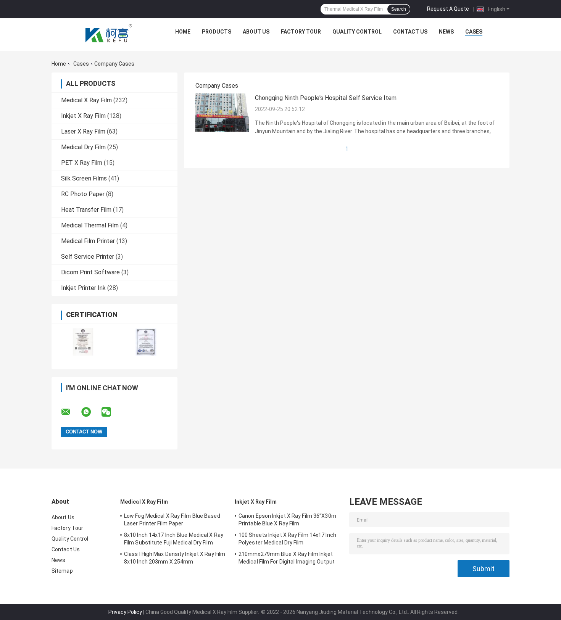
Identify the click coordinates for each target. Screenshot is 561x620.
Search (398, 9)
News (446, 32)
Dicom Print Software (90, 272)
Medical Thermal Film (90, 225)
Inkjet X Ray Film (83, 115)
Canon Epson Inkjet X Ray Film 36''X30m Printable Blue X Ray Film (287, 520)
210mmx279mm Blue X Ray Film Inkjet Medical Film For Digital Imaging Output (287, 558)
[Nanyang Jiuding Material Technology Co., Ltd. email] (70, 412)
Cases (473, 32)
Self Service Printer (87, 256)
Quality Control (357, 32)
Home (182, 32)
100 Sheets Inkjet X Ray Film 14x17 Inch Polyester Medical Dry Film (287, 539)
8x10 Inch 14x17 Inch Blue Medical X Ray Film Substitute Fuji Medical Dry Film (173, 539)
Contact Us (410, 32)
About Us (256, 32)
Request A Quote (448, 9)
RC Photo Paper (83, 194)
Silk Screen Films (84, 178)
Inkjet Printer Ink (83, 287)
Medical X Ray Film (86, 100)
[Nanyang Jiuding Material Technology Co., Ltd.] (109, 33)
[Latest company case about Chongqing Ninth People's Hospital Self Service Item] (222, 112)
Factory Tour (301, 32)
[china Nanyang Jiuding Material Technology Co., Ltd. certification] (83, 342)
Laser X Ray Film (83, 131)
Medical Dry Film (83, 147)
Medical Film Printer (88, 241)
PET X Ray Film (81, 162)
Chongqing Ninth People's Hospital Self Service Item (326, 97)
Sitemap (62, 571)
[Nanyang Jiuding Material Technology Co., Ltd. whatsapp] (90, 412)
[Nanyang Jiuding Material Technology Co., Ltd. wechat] (111, 412)
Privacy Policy (125, 612)
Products (216, 32)
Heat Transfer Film (86, 209)
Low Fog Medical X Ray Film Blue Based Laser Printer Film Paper (172, 520)
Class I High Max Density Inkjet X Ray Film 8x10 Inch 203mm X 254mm (174, 558)
